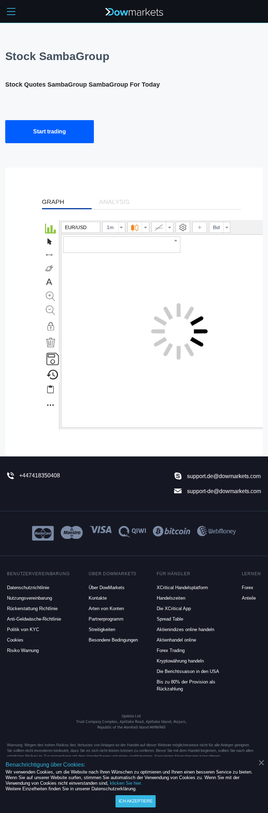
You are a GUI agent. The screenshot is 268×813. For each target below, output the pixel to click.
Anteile (249, 598)
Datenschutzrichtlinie (28, 587)
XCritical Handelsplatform (182, 587)
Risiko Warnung (23, 650)
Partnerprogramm (106, 619)
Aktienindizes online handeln (185, 629)
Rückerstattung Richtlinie (32, 608)
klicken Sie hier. (126, 783)
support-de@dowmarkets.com (224, 491)
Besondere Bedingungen (113, 640)
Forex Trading (171, 650)
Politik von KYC (23, 629)
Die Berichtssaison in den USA (188, 671)
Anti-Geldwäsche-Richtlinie (34, 619)
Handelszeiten (171, 598)
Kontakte (98, 598)
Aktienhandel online (176, 640)
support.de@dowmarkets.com (224, 476)
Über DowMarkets (107, 587)
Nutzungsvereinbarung (29, 598)
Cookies (15, 640)
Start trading (49, 131)
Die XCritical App (174, 608)
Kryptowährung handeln (180, 661)
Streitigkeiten (102, 629)
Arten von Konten (106, 608)
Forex (247, 587)
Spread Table (170, 619)
